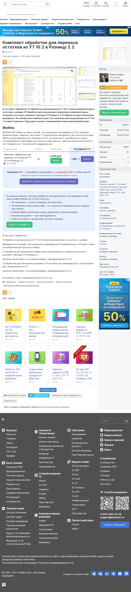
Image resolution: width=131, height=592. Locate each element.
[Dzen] (113, 574)
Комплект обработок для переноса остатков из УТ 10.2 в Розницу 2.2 (40, 45)
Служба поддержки (115, 492)
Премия (10, 455)
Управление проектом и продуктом (51, 448)
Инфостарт (47, 277)
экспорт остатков (64, 282)
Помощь (105, 475)
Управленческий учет (109, 267)
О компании (108, 458)
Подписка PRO (14, 467)
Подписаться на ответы (16, 395)
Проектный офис (83, 520)
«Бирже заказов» (40, 199)
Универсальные (80, 500)
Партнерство (46, 502)
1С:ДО (75, 496)
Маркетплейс (80, 461)
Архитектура (46, 462)
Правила (105, 471)
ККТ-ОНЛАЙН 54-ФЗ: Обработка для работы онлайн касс (13, 332)
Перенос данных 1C (108, 184)
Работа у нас (107, 479)
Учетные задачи (15, 475)
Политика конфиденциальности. (56, 562)
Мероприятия (113, 430)
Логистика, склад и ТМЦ (111, 189)
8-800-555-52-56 (110, 514)
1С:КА (75, 474)
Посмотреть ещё (48, 390)
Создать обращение (114, 524)
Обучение (78, 430)
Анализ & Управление (47, 432)
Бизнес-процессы (49, 441)
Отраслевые (46, 529)
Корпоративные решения (49, 515)
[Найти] (126, 421)
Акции (42, 480)
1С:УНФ (76, 478)
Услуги (42, 493)
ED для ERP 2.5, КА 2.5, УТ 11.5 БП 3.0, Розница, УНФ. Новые (84, 375)
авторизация (62, 407)
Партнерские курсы (83, 454)
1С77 (74, 509)
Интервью (12, 447)
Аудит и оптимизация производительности (18, 535)
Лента (9, 443)
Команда (44, 453)
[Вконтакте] (100, 574)
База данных (13, 488)
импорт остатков (26, 282)
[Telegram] (93, 574)
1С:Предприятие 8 (108, 218)
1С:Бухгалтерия (80, 466)
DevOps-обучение (16, 512)
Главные (11, 438)
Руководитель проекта (80, 445)
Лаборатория (15, 508)
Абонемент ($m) (107, 274)
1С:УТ (75, 483)
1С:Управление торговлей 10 (113, 226)
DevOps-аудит (14, 516)
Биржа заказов (114, 440)
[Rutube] (126, 574)
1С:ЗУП (76, 491)
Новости (11, 434)
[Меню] (5, 4)
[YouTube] (120, 574)
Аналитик (77, 438)
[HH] (107, 574)
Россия (103, 244)
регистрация (48, 407)
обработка (11, 282)
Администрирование (17, 492)
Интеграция (12, 497)
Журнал (11, 430)
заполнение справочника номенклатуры (21, 286)
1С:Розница (78, 487)
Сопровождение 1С (50, 475)
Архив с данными (107, 210)
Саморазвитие (47, 466)
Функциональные (15, 471)
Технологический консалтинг (15, 527)
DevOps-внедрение (17, 521)
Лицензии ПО (46, 525)
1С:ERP (75, 470)
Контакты (105, 484)
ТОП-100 (11, 451)
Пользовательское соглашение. (19, 562)
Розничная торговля (117, 187)
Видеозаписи (113, 435)
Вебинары (44, 506)
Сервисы (44, 489)
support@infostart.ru (112, 517)
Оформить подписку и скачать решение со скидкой (49, 181)
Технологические (48, 538)
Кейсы (42, 498)
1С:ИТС (43, 485)
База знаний (14, 462)
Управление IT (47, 458)
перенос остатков (45, 282)
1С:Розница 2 (105, 228)
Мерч (107, 449)
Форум (108, 444)
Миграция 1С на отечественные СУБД (18, 542)
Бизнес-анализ (47, 437)
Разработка (12, 484)
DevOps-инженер (81, 450)
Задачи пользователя (18, 480)
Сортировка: (66, 395)
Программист (106, 203)
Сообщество (13, 501)
